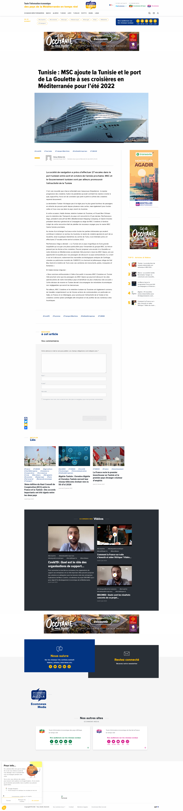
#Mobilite (104, 19)
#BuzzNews (84, 558)
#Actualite (42, 19)
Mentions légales (82, 807)
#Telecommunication (79, 471)
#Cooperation (29, 473)
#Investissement (118, 469)
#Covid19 (38, 151)
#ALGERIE (62, 469)
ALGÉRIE (56, 13)
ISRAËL (90, 13)
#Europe (64, 19)
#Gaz (95, 19)
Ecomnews (120, 6)
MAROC (48, 13)
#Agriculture (47, 469)
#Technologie (64, 471)
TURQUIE (76, 13)
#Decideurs (36, 475)
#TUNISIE (93, 151)
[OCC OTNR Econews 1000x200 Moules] (91, 41)
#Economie (53, 19)
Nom (43, 375)
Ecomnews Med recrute (99, 807)
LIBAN (97, 13)
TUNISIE (63, 13)
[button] (4, 807)
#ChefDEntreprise (30, 471)
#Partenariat (28, 479)
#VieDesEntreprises (80, 151)
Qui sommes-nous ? (59, 807)
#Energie (86, 19)
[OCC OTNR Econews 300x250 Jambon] (144, 237)
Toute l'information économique (51, 5)
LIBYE (69, 13)
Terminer (35, 801)
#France (27, 469)
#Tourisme (48, 151)
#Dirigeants (48, 475)
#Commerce (45, 471)
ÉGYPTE (84, 13)
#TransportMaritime (62, 151)
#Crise (26, 475)
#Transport (42, 23)
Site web (44, 391)
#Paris (49, 477)
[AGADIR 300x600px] (144, 178)
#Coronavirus (42, 473)
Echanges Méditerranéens (34, 13)
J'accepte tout (21, 801)
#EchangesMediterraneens (106, 589)
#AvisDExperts (72, 558)
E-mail (43, 383)
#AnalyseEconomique (55, 558)
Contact (71, 807)
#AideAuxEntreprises (66, 556)
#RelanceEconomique (44, 479)
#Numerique (75, 19)
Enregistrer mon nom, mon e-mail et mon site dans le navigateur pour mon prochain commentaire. (73, 399)
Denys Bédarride (59, 157)
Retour (8, 801)
